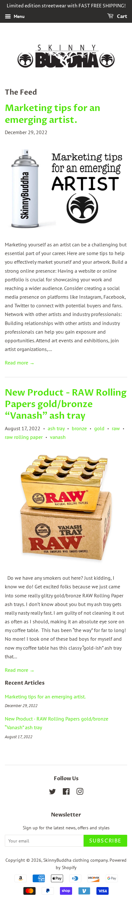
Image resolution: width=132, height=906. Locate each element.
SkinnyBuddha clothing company (75, 860)
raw (116, 428)
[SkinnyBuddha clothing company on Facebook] (66, 793)
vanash (58, 437)
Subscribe (105, 840)
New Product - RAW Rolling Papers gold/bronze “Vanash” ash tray (66, 404)
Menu (18, 16)
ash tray (56, 428)
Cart (121, 16)
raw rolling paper (24, 437)
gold (99, 428)
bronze (79, 428)
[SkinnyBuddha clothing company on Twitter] (52, 793)
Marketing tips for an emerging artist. (52, 114)
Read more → (20, 362)
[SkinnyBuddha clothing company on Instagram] (79, 793)
